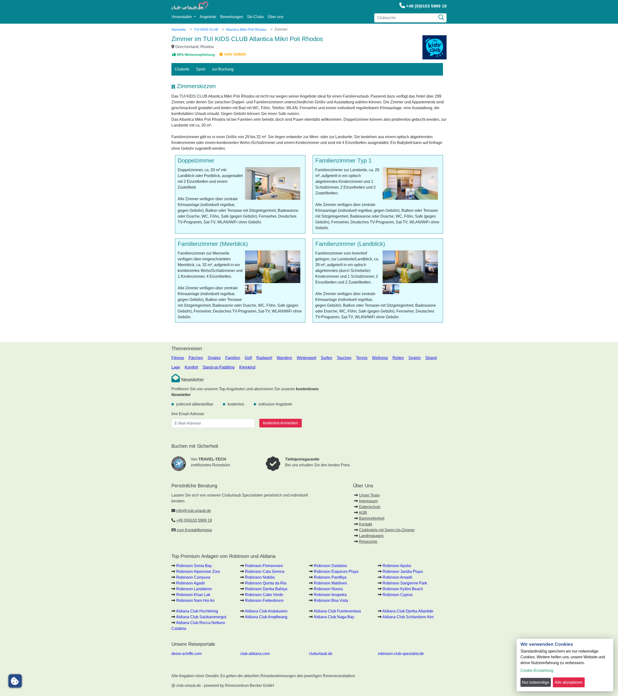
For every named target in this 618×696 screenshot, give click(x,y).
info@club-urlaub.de (193, 511)
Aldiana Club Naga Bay (334, 617)
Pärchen (196, 358)
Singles (214, 358)
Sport (200, 69)
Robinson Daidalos (330, 566)
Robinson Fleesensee (264, 566)
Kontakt (365, 524)
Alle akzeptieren (569, 682)
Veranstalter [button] (182, 17)
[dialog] (565, 665)
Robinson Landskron (194, 589)
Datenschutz (369, 507)
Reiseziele (368, 542)
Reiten (398, 358)
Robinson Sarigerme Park (405, 583)
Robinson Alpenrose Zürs (198, 571)
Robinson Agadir (190, 583)
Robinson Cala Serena (264, 571)
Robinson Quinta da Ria (265, 583)
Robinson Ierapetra (330, 595)
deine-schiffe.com (186, 654)
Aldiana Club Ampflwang (266, 617)
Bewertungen (231, 17)
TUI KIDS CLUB (206, 29)
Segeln (414, 358)
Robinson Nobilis (260, 577)
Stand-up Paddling (219, 367)
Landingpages (371, 536)
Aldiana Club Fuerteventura (337, 611)
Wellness (380, 358)
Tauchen (344, 358)
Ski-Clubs (255, 17)
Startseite (178, 29)
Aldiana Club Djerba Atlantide (407, 611)
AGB (363, 513)
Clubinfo (182, 69)
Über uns (275, 17)
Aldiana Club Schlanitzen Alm (408, 617)
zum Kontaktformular (194, 530)
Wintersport (306, 358)
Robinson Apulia (397, 566)
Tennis (361, 358)
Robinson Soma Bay (194, 566)
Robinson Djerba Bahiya (266, 589)
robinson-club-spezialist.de (401, 654)
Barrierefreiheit (371, 518)
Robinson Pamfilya (330, 577)
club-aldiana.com (255, 654)
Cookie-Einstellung (536, 670)
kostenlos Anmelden (280, 423)
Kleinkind (247, 367)
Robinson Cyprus (398, 595)
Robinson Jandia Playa (403, 571)
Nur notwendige (535, 682)
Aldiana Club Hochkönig (197, 611)
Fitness (177, 358)
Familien (232, 358)
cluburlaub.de (320, 654)
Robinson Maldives (330, 583)
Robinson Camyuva (193, 577)
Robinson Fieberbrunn (264, 600)
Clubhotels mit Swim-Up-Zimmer (387, 530)
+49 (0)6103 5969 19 (426, 6)
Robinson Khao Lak (193, 595)
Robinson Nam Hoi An (195, 600)
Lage (175, 367)
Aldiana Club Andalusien (266, 611)
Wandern (284, 358)
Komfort (191, 367)
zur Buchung (223, 69)
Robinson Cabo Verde (264, 595)
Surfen (326, 358)
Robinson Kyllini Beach (403, 589)
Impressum (368, 501)
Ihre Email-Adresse (187, 414)
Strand (431, 358)
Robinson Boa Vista (331, 600)
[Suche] (441, 17)
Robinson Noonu (328, 589)
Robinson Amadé (397, 577)
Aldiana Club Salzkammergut (201, 617)
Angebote (208, 17)
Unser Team (369, 495)
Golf (248, 358)
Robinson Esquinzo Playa (336, 571)
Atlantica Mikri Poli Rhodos (246, 29)
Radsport (264, 358)
